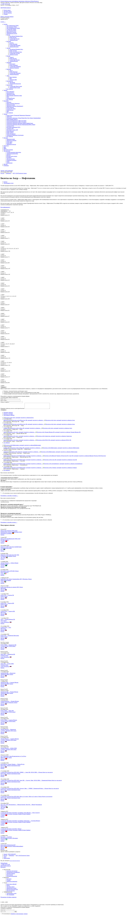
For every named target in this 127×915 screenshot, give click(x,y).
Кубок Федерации (11, 133)
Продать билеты (8, 12)
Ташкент (3, 839)
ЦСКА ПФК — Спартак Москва (9, 720)
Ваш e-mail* (4, 400)
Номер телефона (5, 402)
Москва (2, 590)
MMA (5, 148)
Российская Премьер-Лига (16, 36)
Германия (8, 62)
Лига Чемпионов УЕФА (12, 25)
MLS (10, 78)
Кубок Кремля (10, 131)
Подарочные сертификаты (13, 872)
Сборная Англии (13, 54)
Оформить (3, 387)
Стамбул (3, 541)
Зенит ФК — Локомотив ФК (8, 654)
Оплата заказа (7, 10)
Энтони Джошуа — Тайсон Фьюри (9, 563)
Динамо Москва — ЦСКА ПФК (9, 748)
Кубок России (12, 37)
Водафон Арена (5, 540)
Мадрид (3, 847)
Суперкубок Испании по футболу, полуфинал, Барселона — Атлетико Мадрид (20, 820)
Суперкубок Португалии (15, 86)
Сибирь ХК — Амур (38, 428)
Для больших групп (11, 893)
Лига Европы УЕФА (11, 27)
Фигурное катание (8, 149)
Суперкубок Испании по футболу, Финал (11, 828)
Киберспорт (9, 162)
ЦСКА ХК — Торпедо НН (7, 603)
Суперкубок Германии (15, 66)
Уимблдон (9, 116)
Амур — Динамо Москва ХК (42, 432)
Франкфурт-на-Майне (6, 533)
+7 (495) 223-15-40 (5, 3)
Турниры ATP (9, 128)
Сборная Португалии (14, 87)
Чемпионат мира (10, 94)
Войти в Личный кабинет (7, 16)
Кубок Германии (13, 65)
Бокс (5, 147)
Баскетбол (6, 100)
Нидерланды (9, 81)
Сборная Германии (14, 67)
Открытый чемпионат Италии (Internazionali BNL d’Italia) (20, 124)
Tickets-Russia (4, 863)
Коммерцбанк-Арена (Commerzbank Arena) (11, 532)
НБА (7, 111)
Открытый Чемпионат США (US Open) (16, 120)
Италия (8, 56)
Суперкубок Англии (14, 53)
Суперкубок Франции (15, 73)
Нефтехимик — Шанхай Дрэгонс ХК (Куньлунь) (55, 455)
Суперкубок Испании (14, 45)
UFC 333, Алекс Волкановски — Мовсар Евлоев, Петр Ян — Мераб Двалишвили (21, 804)
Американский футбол (12, 153)
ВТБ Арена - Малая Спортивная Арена (10, 765)
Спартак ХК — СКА (6, 627)
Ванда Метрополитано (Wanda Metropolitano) (12, 846)
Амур (32, 417)
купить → (3, 21)
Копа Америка (13, 77)
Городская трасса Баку (6, 548)
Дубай (2, 581)
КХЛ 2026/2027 (10, 91)
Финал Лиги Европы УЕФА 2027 (9, 530)
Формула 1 (6, 145)
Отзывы (6, 14)
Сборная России (13, 40)
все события (7, 442)
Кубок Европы (10, 107)
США (7, 75)
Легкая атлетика (10, 159)
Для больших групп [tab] (8, 183)
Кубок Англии (13, 50)
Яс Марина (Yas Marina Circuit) (8, 556)
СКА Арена (4, 620)
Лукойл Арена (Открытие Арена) (9, 702)
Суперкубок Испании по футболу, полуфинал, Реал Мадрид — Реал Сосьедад (20, 812)
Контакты (3, 867)
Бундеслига (12, 63)
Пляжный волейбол (11, 160)
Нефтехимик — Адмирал (40, 467)
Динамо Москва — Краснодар (8, 729)
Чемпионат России (11, 144)
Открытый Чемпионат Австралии (15, 135)
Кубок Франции (13, 71)
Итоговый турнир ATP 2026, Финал (10, 571)
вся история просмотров (15, 860)
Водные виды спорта (11, 156)
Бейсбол (8, 155)
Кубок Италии (13, 58)
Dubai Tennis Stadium (6, 580)
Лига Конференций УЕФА (13, 28)
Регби (7, 161)
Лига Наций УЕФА (11, 30)
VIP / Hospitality (10, 894)
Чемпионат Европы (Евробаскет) (14, 106)
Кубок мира (9, 141)
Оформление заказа (11, 888)
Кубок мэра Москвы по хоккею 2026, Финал (12, 587)
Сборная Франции (14, 74)
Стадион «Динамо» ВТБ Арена (8, 730)
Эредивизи (12, 82)
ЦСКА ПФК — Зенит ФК (7, 710)
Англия (8, 48)
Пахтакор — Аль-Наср (6, 836)
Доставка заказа (7, 11)
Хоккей (5, 90)
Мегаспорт (3, 588)
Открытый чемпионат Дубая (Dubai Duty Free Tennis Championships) (23, 118)
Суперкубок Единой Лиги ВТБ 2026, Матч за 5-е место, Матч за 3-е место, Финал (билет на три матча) (26, 796)
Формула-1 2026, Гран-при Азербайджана (11, 546)
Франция (8, 69)
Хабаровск (8, 173)
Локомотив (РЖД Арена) (7, 674)
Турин (2, 573)
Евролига (8, 102)
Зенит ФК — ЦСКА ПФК (7, 663)
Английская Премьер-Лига (16, 49)
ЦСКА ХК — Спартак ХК (7, 595)
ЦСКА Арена (4, 596)
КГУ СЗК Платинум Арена (20, 173)
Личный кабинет (10, 873)
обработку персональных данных (19, 913)
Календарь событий (11, 884)
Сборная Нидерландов (15, 83)
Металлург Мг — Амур (39, 420)
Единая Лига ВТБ (10, 108)
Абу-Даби (3, 557)
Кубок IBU (9, 143)
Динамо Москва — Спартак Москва (10, 738)
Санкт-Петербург (5, 622)
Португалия (9, 85)
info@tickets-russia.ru (6, 7)
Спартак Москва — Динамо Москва (10, 701)
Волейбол (8, 157)
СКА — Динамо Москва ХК (8, 619)
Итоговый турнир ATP (12, 129)
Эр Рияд (3, 565)
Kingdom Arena (4, 564)
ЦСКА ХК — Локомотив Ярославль (10, 635)
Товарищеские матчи (11, 33)
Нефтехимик (37, 445)
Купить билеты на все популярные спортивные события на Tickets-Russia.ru (20, 1)
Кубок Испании (13, 44)
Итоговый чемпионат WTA (13, 127)
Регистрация (9, 874)
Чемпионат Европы (11, 32)
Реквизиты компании (11, 881)
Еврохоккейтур (10, 93)
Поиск (8, 885)
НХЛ (7, 96)
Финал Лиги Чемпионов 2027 (8, 845)
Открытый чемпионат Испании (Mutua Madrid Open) (19, 123)
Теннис (5, 114)
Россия (8, 34)
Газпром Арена (4, 655)
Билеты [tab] (5, 181)
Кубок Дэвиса (9, 132)
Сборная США (13, 79)
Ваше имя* (3, 399)
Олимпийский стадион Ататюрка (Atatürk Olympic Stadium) (15, 814)
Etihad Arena (4, 806)
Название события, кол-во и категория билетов (12, 408)
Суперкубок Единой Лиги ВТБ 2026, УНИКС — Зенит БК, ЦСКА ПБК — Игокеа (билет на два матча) (27, 772)
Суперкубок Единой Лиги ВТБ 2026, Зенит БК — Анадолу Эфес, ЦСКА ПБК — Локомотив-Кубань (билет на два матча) (31, 780)
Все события (9, 89)
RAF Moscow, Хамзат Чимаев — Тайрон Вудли (12, 764)
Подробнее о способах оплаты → (9, 522)
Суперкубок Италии (14, 60)
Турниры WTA (10, 126)
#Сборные (6, 165)
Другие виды (7, 151)
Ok (15, 911)
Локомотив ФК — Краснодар (8, 673)
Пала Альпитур (4, 572)
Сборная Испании (14, 46)
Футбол (5, 24)
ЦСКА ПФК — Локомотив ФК (8, 645)
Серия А (11, 57)
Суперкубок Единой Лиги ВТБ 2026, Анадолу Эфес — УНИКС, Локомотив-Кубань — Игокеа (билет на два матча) (30, 788)
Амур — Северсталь (38, 436)
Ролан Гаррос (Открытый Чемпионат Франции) (18, 115)
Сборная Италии (13, 61)
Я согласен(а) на (15, 913)
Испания (8, 41)
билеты (2, 534)
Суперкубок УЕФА (11, 29)
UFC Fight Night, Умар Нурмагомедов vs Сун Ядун (13, 756)
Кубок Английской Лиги (15, 52)
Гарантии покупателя (11, 871)
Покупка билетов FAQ (12, 889)
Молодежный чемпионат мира (14, 95)
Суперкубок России (14, 38)
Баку (2, 549)
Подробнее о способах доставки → (9, 495)
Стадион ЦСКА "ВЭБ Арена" (8, 646)
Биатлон (6, 137)
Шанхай (3, 759)
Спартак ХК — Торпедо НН (8, 611)
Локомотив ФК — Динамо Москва (9, 691)
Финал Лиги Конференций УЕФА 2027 (10, 538)
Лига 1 (11, 70)
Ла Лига (11, 42)
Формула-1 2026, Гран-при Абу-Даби (10, 554)
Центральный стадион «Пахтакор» (9, 838)
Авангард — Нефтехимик (40, 451)
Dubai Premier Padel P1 (12, 119)
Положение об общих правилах (8, 897)
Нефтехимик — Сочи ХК (40, 459)
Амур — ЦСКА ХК (37, 440)
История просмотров (11, 876)
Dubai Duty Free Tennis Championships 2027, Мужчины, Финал (16, 579)
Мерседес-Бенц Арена (6, 757)
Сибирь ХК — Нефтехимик (41, 447)
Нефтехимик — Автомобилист (43, 463)
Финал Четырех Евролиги (13, 103)
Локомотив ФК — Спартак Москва (9, 682)
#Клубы (5, 164)
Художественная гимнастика (13, 152)
